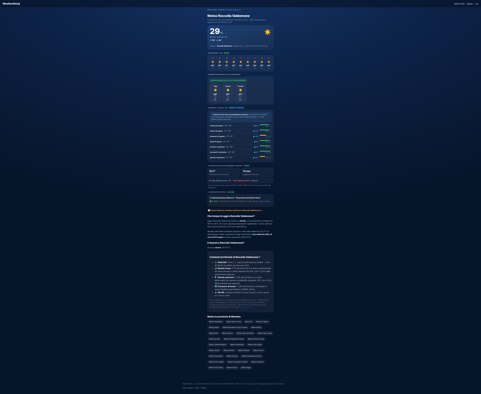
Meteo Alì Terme (262, 322)
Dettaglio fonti (246, 307)
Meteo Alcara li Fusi (233, 322)
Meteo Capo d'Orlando (245, 333)
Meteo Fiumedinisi (215, 356)
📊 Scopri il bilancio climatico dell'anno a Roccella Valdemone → (235, 210)
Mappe (470, 4)
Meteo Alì (248, 322)
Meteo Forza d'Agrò (216, 362)
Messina (221, 10)
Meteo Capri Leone (265, 333)
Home (197, 388)
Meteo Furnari (232, 367)
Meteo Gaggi (246, 367)
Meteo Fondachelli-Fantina (251, 356)
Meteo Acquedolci (215, 322)
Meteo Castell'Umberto (217, 344)
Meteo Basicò (256, 327)
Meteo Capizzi (227, 333)
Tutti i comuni (188, 388)
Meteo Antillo (214, 327)
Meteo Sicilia (459, 4)
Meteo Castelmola (237, 344)
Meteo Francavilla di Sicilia (237, 362)
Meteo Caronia (214, 339)
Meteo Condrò (229, 350)
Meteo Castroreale (255, 344)
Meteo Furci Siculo (216, 367)
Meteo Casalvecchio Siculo (234, 339)
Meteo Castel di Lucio (256, 339)
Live (476, 4)
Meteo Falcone (243, 350)
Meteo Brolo (213, 333)
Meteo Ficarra (258, 350)
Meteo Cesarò (214, 350)
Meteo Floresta (232, 356)
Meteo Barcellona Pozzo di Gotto (235, 327)
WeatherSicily (11, 3)
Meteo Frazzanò (257, 362)
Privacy (203, 388)
